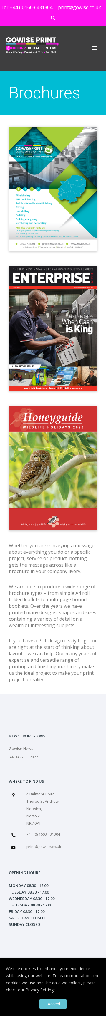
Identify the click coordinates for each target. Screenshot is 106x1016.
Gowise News (21, 748)
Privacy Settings (41, 990)
